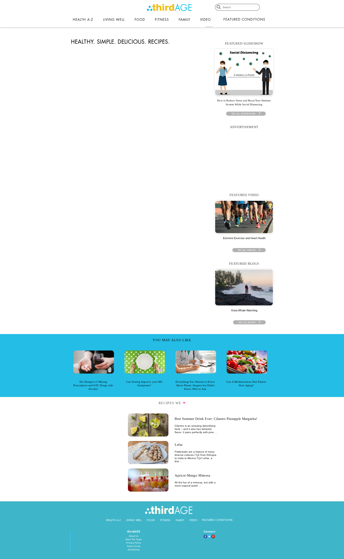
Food (140, 19)
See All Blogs (246, 322)
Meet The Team (134, 539)
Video (205, 19)
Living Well (114, 19)
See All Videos (246, 250)
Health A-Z (83, 19)
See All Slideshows (243, 113)
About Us (133, 536)
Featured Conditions (244, 19)
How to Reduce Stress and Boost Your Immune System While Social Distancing (244, 102)
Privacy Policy (133, 543)
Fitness (162, 19)
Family (184, 19)
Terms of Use (134, 546)
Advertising (134, 549)
